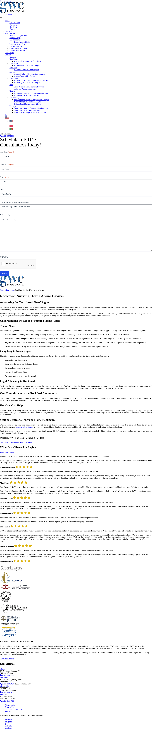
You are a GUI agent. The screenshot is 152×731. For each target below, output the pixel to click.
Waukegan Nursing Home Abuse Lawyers (30, 112)
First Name (7, 152)
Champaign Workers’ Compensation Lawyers (31, 80)
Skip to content (5, 1)
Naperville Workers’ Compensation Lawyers (31, 93)
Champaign (14, 78)
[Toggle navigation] (1, 17)
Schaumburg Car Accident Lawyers (27, 102)
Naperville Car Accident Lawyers (26, 95)
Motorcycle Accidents (18, 44)
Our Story (13, 27)
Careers (12, 29)
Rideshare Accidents (22, 42)
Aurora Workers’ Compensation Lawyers (29, 74)
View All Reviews (7, 452)
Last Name (7, 164)
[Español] (12, 129)
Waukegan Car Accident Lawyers (27, 110)
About (7, 21)
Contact (8, 55)
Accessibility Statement (13, 709)
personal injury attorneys (25, 427)
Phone (2, 190)
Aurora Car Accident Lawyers (25, 76)
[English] (7, 117)
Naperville (13, 91)
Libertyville (14, 63)
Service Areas (15, 23)
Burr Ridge (14, 59)
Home (2, 290)
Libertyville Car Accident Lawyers (27, 65)
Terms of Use (10, 707)
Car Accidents (15, 40)
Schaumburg (14, 97)
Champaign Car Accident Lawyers (27, 83)
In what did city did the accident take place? (15, 202)
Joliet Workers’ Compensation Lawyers (29, 87)
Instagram (8, 722)
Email (5, 177)
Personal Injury (15, 38)
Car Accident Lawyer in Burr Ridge (27, 61)
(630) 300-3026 (8, 684)
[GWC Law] (12, 12)
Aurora (12, 72)
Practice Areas (10, 33)
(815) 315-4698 (8, 701)
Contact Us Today (25, 442)
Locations (10, 290)
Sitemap (8, 711)
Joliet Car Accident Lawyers (25, 89)
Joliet (11, 85)
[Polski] (12, 125)
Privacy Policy (10, 705)
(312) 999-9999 (6, 14)
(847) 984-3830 (8, 692)
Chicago (13, 57)
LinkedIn (8, 726)
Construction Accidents (18, 48)
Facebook (8, 719)
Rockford (13, 68)
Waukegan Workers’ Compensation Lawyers (31, 108)
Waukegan (13, 106)
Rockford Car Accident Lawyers (26, 70)
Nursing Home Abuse (18, 50)
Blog (6, 115)
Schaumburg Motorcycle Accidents (27, 104)
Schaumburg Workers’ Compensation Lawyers (31, 100)
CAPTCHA (4, 257)
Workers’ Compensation (19, 36)
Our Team (8, 31)
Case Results (9, 53)
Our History (14, 25)
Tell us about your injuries (9, 215)
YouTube (8, 728)
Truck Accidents (16, 46)
